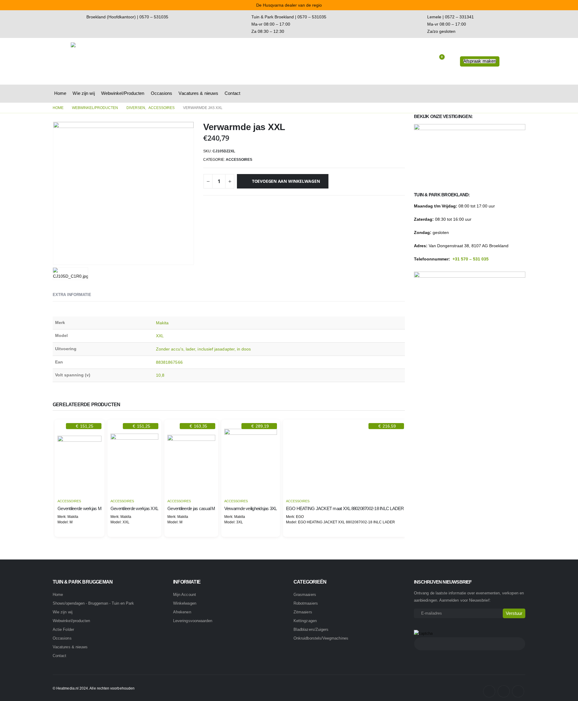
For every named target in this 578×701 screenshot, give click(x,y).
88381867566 (169, 362)
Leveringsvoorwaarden (192, 620)
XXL (160, 335)
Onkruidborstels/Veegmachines (321, 638)
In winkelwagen (79, 486)
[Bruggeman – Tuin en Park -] (108, 61)
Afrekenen (182, 612)
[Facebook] (489, 691)
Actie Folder (63, 629)
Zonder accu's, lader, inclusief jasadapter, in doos (203, 349)
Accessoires (239, 159)
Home (60, 93)
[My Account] (451, 61)
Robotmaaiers (306, 603)
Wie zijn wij (84, 93)
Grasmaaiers (305, 594)
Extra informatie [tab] (72, 294)
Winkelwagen (184, 603)
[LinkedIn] (518, 691)
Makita (162, 322)
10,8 (160, 375)
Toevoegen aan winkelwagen (286, 181)
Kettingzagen (305, 620)
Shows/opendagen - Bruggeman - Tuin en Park (93, 603)
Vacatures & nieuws (198, 93)
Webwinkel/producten (71, 620)
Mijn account (184, 594)
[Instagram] (504, 691)
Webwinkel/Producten (122, 93)
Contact (232, 93)
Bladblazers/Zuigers (311, 629)
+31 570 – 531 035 (470, 259)
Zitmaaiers (303, 612)
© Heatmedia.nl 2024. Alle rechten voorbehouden (94, 688)
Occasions (161, 93)
